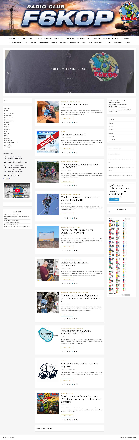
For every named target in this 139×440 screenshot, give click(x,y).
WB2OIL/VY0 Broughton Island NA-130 (17, 167)
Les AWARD (125, 38)
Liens (26, 42)
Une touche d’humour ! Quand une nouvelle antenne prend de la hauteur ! (81, 298)
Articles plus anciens (45, 428)
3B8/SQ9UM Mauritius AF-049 (15, 158)
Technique (75, 161)
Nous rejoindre (43, 42)
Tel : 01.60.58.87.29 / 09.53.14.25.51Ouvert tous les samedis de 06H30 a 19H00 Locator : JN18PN (120, 106)
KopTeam (127, 42)
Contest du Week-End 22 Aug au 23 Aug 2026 (80, 365)
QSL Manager (96, 38)
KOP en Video (98, 42)
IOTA (70, 227)
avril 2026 (111, 133)
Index (5, 101)
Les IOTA (33, 42)
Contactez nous (14, 38)
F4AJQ (62, 107)
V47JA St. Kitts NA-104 (13, 175)
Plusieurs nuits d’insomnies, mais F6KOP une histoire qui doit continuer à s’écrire (81, 399)
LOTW (90, 42)
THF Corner (106, 38)
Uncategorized (70, 328)
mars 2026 (111, 136)
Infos (71, 101)
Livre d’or (108, 42)
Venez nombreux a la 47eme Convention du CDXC (76, 332)
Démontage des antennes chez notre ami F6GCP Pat (80, 166)
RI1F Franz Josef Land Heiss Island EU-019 (18, 163)
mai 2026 (111, 129)
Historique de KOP (83, 38)
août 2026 (111, 119)
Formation (115, 38)
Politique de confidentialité (69, 42)
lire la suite (69, 74)
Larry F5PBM (64, 369)
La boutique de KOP (16, 42)
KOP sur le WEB (27, 38)
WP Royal (12, 437)
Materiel (68, 161)
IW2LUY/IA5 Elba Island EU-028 (15, 171)
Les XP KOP (54, 42)
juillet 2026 (111, 123)
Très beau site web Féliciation (11, 222)
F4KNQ (84, 42)
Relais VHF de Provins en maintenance (74, 264)
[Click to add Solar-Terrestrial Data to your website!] (122, 211)
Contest (64, 361)
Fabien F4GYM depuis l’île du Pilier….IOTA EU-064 (77, 231)
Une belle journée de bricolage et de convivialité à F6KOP (80, 198)
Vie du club (69, 65)
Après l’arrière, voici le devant (69, 68)
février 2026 (112, 139)
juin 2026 (111, 126)
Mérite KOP (47, 38)
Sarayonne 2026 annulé (73, 134)
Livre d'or (6, 133)
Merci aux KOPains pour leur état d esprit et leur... (16, 226)
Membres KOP (58, 38)
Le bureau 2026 (69, 38)
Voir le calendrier (7, 178)
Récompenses (118, 42)
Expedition (64, 101)
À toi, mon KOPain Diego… (75, 104)
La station (38, 38)
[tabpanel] (69, 71)
